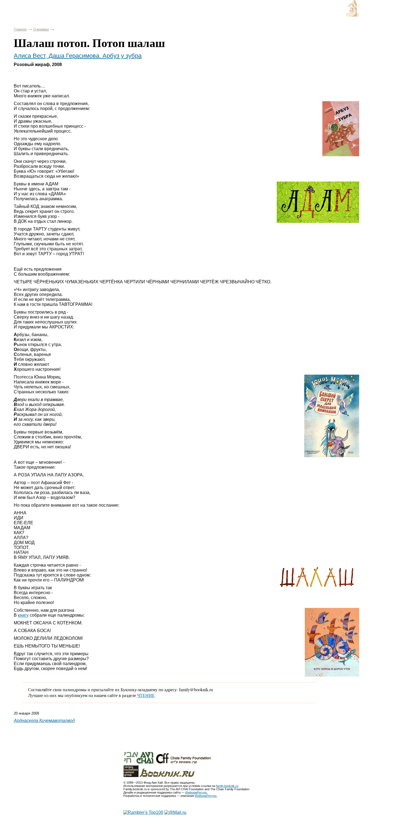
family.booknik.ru (227, 785)
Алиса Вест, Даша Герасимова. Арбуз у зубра (78, 55)
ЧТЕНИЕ (146, 695)
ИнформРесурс (196, 792)
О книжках (41, 29)
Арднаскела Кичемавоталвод (44, 720)
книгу (23, 615)
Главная (20, 29)
